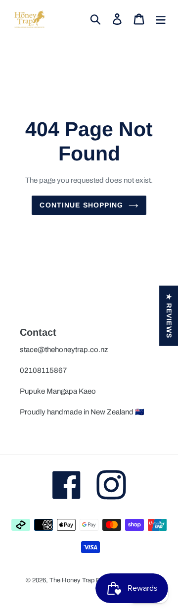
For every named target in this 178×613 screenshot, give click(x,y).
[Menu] (161, 19)
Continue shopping (81, 205)
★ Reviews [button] (169, 316)
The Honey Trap (71, 580)
